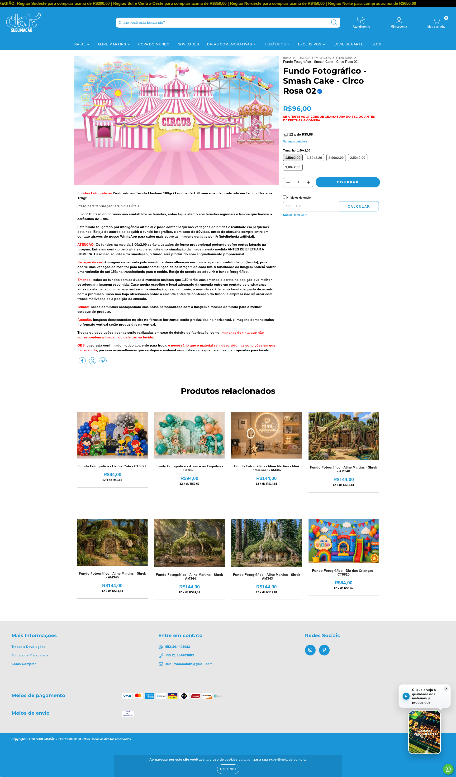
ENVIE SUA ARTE (348, 44)
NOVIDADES (188, 44)
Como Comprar (23, 664)
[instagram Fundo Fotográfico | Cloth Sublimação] (310, 650)
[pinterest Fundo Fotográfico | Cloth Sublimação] (324, 650)
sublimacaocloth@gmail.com (188, 664)
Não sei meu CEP (295, 215)
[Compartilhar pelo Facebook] (83, 363)
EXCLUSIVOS (310, 44)
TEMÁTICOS (275, 44)
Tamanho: (296, 150)
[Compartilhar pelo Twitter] (93, 363)
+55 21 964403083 (179, 655)
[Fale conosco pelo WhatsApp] (448, 769)
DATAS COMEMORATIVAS (230, 44)
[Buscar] (334, 22)
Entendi (228, 769)
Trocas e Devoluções (28, 647)
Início (287, 58)
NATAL (80, 44)
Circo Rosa (344, 58)
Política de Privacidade (29, 655)
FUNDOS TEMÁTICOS (313, 58)
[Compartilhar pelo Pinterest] (103, 363)
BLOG (376, 44)
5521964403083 (177, 647)
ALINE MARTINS (112, 44)
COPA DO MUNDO (154, 44)
